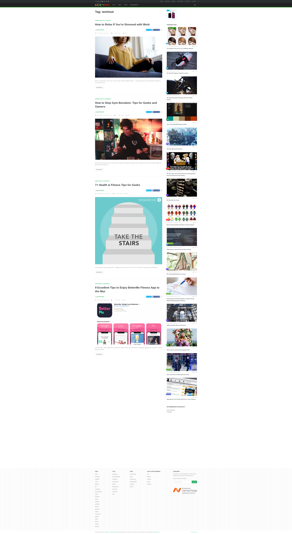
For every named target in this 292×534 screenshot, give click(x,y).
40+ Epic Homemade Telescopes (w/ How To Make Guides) (180, 98)
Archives (167, 1)
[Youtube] (100, 1)
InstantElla (169, 412)
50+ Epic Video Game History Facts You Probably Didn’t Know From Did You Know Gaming (181, 174)
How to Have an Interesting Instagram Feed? (178, 349)
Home (113, 484)
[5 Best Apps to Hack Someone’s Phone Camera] (182, 237)
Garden (97, 504)
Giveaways (115, 481)
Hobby (97, 511)
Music (148, 481)
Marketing (115, 486)
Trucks (97, 526)
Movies (149, 479)
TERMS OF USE (156, 532)
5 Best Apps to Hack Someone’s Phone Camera (179, 249)
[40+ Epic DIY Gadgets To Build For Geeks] (182, 61)
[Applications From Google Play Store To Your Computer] (182, 387)
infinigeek (101, 29)
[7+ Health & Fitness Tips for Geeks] (128, 230)
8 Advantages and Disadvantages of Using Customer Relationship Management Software (180, 299)
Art (148, 474)
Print (96, 519)
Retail (96, 521)
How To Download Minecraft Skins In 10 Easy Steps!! (180, 224)
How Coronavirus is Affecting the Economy (178, 374)
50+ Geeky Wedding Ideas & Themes (176, 274)
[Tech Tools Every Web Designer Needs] (182, 112)
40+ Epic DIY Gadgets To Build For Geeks (177, 73)
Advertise (187, 1)
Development (116, 476)
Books (149, 476)
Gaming (97, 20)
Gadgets (114, 479)
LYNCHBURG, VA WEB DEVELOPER (111, 532)
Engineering (133, 481)
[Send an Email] (102, 1)
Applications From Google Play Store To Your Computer (181, 399)
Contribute (180, 1)
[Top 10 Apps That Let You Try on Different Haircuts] (182, 36)
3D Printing (133, 474)
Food (96, 499)
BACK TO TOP (194, 532)
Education (133, 479)
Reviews (114, 489)
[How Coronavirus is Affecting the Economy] (182, 362)
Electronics (98, 491)
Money (97, 516)
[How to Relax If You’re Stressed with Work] (128, 57)
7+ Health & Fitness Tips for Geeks (117, 184)
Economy (97, 489)
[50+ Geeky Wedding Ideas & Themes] (182, 262)
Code (131, 476)
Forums (174, 1)
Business (114, 474)
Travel (97, 524)
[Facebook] (96, 1)
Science (132, 484)
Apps (96, 283)
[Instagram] (108, 1)
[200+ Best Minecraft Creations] (182, 137)
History (97, 509)
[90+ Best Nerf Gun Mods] (182, 188)
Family (97, 494)
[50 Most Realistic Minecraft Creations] (182, 313)
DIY (96, 486)
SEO (113, 494)
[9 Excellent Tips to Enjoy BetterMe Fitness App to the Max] (128, 323)
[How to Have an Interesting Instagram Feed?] (182, 337)
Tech (113, 4)
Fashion (97, 496)
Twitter (149, 29)
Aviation (97, 476)
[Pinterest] (106, 1)
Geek (119, 4)
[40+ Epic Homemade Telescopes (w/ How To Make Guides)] (182, 85)
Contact (194, 1)
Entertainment (134, 4)
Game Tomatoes (171, 410)
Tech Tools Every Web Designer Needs (177, 124)
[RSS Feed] (104, 1)
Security (114, 491)
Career (97, 479)
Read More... (99, 87)
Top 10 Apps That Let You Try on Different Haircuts (180, 48)
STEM (125, 4)
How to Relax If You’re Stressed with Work (122, 24)
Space (131, 486)
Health (102, 20)
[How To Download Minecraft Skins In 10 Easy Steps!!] (182, 212)
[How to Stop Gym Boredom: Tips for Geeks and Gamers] (128, 139)
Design (97, 484)
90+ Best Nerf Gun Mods (173, 200)
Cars (96, 481)
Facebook (157, 29)
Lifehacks (108, 20)
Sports (149, 484)
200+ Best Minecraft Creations (174, 149)
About (161, 1)
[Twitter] (98, 1)
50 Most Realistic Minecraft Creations (176, 325)
